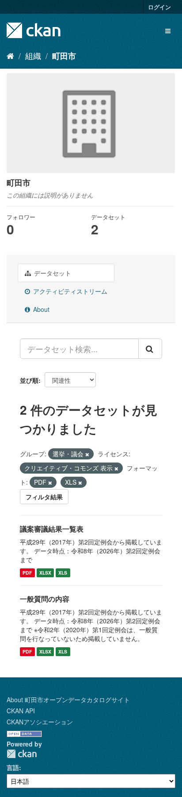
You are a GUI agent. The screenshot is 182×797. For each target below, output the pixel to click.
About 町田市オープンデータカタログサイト (68, 699)
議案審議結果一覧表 (51, 529)
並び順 (29, 380)
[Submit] (150, 348)
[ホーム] (10, 55)
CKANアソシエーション (40, 721)
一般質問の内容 (44, 599)
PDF (27, 572)
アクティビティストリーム (69, 291)
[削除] (87, 454)
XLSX (45, 572)
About (40, 309)
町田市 (64, 56)
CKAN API (21, 710)
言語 (13, 767)
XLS (62, 572)
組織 (33, 55)
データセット (51, 272)
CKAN (22, 753)
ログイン (159, 7)
